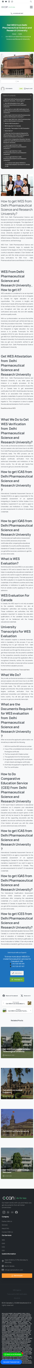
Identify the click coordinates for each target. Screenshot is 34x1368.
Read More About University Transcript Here (15, 670)
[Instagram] (9, 1)
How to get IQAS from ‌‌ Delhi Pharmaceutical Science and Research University (16, 120)
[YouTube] (6, 1)
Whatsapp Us (18, 979)
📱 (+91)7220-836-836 (17, 964)
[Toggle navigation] (31, 7)
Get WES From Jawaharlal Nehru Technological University (16, 1050)
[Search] (31, 1)
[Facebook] (2, 1)
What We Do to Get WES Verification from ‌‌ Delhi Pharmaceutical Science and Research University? (16, 110)
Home (14, 34)
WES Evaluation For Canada (13, 126)
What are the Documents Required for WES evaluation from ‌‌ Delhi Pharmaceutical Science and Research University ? (16, 135)
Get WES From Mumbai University (12, 1091)
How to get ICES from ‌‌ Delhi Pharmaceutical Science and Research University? (14, 158)
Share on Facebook (12, 996)
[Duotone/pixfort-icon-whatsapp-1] (8, 1212)
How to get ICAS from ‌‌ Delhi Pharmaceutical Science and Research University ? (14, 146)
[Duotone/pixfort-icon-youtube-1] (12, 1212)
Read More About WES (8, 408)
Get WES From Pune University (16, 1131)
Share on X (27, 996)
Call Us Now (18, 973)
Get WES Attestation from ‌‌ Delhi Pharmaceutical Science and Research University (14, 105)
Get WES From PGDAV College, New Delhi (16, 1171)
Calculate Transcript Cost (11, 1362)
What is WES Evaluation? (12, 123)
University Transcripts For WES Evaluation (17, 128)
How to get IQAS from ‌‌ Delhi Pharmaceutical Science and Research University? (14, 152)
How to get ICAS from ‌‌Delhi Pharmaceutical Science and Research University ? (16, 116)
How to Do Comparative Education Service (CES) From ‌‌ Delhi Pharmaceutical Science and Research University (17, 140)
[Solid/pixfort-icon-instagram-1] (4, 1212)
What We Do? (9, 131)
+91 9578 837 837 (18, 13)
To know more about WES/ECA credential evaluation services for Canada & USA (17, 164)
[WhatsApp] (12, 1)
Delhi (20, 34)
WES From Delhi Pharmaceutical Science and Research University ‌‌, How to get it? (17, 100)
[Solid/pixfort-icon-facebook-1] (16, 1212)
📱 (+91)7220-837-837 (17, 966)
